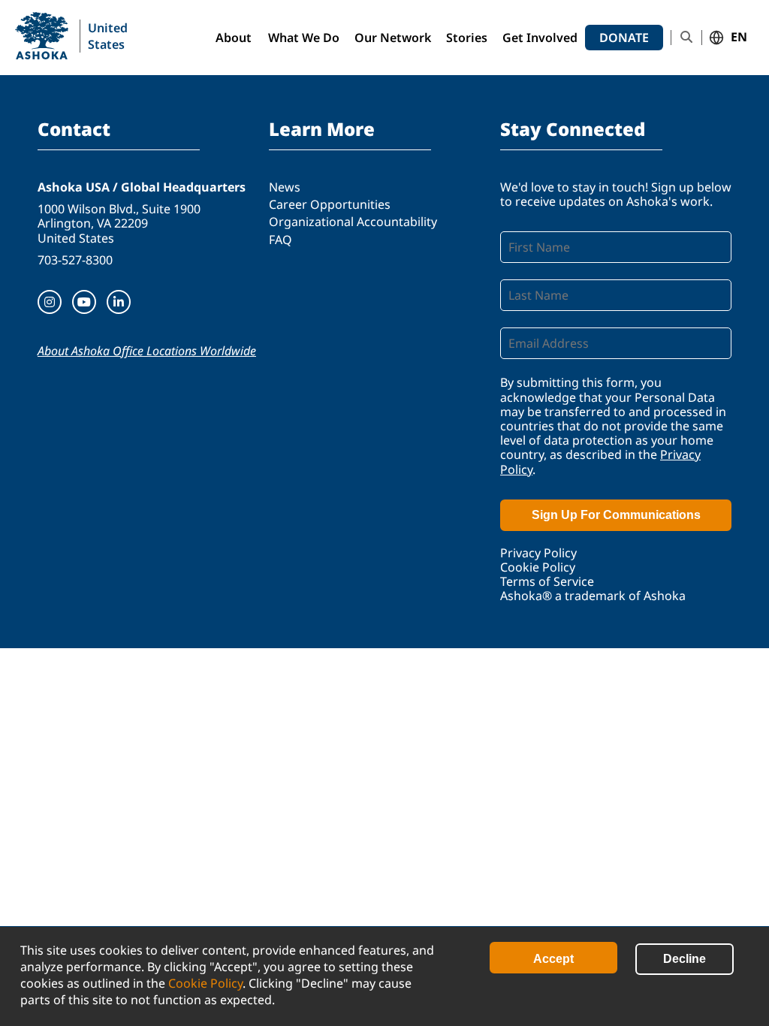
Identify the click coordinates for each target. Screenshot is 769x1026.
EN (739, 37)
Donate (624, 37)
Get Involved (540, 37)
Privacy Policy (538, 553)
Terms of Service (547, 581)
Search (686, 37)
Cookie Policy (205, 983)
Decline (684, 958)
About (234, 37)
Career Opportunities (330, 204)
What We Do (303, 37)
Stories (466, 37)
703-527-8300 (75, 260)
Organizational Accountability (353, 221)
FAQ (280, 239)
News (284, 187)
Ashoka (41, 36)
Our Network (392, 37)
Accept (553, 958)
